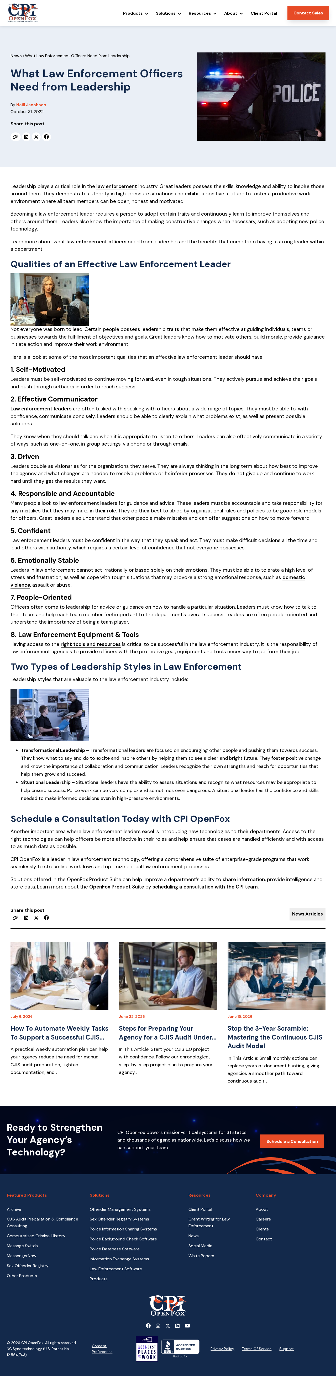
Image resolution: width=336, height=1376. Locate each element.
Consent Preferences (102, 1348)
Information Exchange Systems (119, 1259)
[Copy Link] (15, 136)
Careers (263, 1219)
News (16, 55)
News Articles (307, 914)
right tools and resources (91, 644)
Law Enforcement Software (116, 1269)
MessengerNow (21, 1256)
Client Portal (200, 1209)
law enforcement (116, 186)
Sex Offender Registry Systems (119, 1219)
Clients (262, 1229)
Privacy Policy (222, 1348)
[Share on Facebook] (46, 136)
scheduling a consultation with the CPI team (205, 887)
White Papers (201, 1256)
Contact (264, 1239)
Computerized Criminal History (36, 1236)
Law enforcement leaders (41, 408)
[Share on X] (36, 136)
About (262, 1209)
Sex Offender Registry (28, 1265)
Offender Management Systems (120, 1209)
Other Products (22, 1275)
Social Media (200, 1246)
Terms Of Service (256, 1348)
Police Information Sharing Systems (123, 1229)
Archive (14, 1209)
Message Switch (22, 1246)
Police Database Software (115, 1249)
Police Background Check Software (123, 1239)
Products (99, 1279)
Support (286, 1348)
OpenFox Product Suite (116, 887)
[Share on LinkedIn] (26, 136)
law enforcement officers (96, 241)
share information (244, 879)
